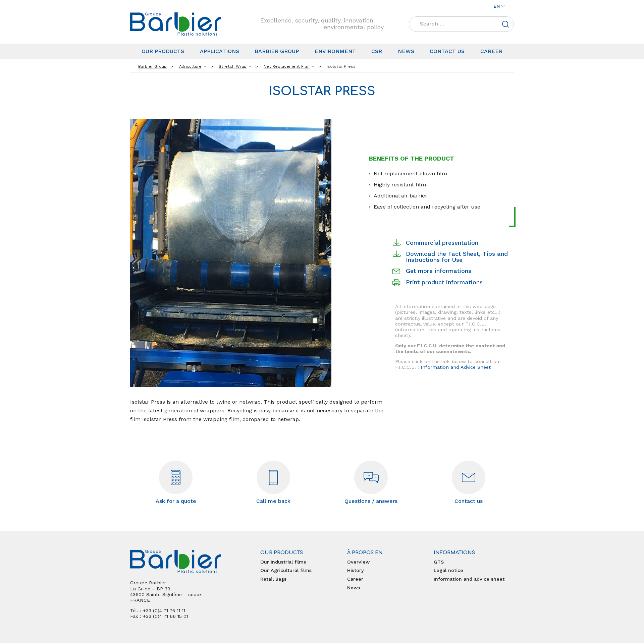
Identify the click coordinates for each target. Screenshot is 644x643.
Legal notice (448, 570)
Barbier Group (277, 51)
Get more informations (438, 271)
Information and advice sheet (469, 579)
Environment (335, 51)
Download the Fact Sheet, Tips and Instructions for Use (457, 256)
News (406, 51)
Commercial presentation (442, 242)
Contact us (447, 51)
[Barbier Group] (175, 24)
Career (491, 51)
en (496, 6)
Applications (219, 51)
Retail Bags (273, 579)
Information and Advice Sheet (456, 367)
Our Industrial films (283, 562)
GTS (439, 562)
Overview (358, 562)
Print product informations (444, 282)
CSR (376, 51)
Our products (163, 51)
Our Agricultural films (286, 570)
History (355, 570)
